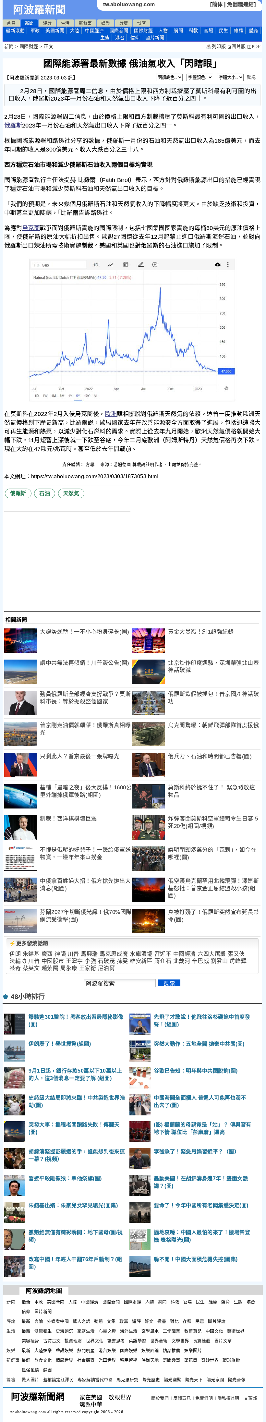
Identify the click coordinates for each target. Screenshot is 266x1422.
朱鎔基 (31, 954)
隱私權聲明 (228, 1398)
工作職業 (171, 1331)
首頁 (11, 23)
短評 (136, 1321)
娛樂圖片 (193, 1350)
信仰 (135, 37)
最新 (15, 30)
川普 (73, 954)
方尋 (91, 464)
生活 (65, 23)
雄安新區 (141, 961)
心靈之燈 (107, 1331)
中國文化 (214, 1331)
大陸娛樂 (43, 1350)
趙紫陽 (50, 968)
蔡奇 (15, 968)
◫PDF (253, 46)
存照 (187, 1321)
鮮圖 (47, 1369)
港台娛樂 (107, 1350)
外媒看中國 (58, 1321)
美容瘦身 (30, 1340)
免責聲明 (204, 1398)
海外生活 (129, 1331)
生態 (105, 37)
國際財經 (143, 30)
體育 (254, 30)
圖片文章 (223, 1340)
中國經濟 (94, 30)
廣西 (47, 954)
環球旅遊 (231, 1360)
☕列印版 (216, 46)
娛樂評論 (150, 1350)
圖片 (154, 37)
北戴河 (181, 961)
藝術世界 (236, 1331)
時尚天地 (150, 1360)
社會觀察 (86, 1360)
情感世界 (64, 1360)
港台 (120, 37)
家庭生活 (86, 1331)
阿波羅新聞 (39, 10)
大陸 (74, 30)
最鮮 (26, 1360)
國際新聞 (119, 30)
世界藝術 (159, 1340)
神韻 (60, 954)
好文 (149, 1321)
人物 (163, 30)
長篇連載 (202, 1340)
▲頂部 (250, 1398)
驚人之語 (81, 1321)
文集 (111, 1321)
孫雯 (122, 961)
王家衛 (87, 968)
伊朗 (15, 954)
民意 (199, 1321)
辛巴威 (200, 961)
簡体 (217, 4)
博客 (141, 23)
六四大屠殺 (212, 954)
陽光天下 (194, 1379)
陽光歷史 (151, 1379)
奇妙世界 (210, 1360)
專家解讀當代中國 (95, 1379)
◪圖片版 (236, 46)
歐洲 (111, 414)
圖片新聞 (43, 1311)
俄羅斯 (13, 125)
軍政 (35, 30)
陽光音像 (237, 1379)
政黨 (123, 1321)
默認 (251, 77)
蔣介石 (163, 961)
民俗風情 (30, 1369)
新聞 (29, 23)
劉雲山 (219, 961)
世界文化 (94, 1340)
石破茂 (106, 961)
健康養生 (43, 1331)
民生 (223, 30)
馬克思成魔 (114, 954)
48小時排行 (28, 996)
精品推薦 (171, 1350)
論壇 (123, 23)
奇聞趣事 (171, 1360)
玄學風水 (150, 1331)
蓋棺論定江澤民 (58, 1379)
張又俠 (236, 954)
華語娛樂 (64, 1350)
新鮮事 (85, 23)
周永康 (69, 968)
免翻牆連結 (240, 4)
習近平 (163, 954)
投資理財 (73, 1340)
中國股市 (53, 961)
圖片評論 (216, 1321)
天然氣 (71, 493)
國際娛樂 (129, 1350)
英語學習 (137, 1340)
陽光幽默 (172, 1379)
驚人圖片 (30, 1379)
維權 (238, 30)
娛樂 (105, 23)
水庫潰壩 (141, 954)
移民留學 (129, 1360)
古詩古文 (52, 1340)
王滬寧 (74, 961)
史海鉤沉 (64, 1331)
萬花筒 (191, 1360)
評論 (47, 23)
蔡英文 (31, 968)
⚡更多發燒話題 (28, 943)
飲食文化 (43, 1360)
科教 (193, 30)
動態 (98, 1321)
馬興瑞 (89, 954)
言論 (38, 1321)
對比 (174, 1321)
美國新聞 (54, 30)
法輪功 (18, 961)
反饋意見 (182, 1398)
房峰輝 (238, 961)
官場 (208, 30)
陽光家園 (215, 1379)
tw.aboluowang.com (129, 4)
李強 (90, 961)
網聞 (178, 30)
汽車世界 (107, 1360)
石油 (44, 493)
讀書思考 (116, 1340)
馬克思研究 (127, 1379)
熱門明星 (86, 1350)
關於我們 (160, 1398)
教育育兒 (193, 1331)
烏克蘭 (31, 228)
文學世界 (180, 1340)
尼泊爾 (106, 968)
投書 (161, 1321)
